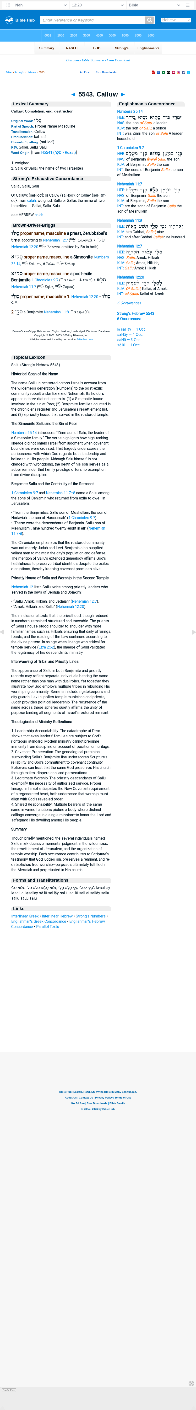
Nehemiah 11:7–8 (60, 493)
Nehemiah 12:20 (24, 247)
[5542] (6, 643)
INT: (120, 133)
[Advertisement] (98, 1022)
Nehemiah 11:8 (56, 312)
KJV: (121, 128)
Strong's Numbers (91, 916)
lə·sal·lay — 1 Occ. (131, 329)
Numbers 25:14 (24, 432)
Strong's (19, 72)
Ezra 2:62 (46, 647)
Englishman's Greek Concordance (38, 921)
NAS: (121, 123)
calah (31, 200)
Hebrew (31, 72)
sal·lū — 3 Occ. (129, 340)
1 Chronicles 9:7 (45, 280)
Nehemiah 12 (22, 587)
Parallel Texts (47, 926)
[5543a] (190, 643)
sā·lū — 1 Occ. (128, 345)
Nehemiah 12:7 (55, 240)
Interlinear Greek (25, 916)
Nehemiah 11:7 (23, 286)
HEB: (121, 117)
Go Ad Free (9, 1390)
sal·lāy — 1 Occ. (130, 334)
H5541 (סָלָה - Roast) (58, 152)
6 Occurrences (129, 303)
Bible (8, 72)
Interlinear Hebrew (57, 916)
